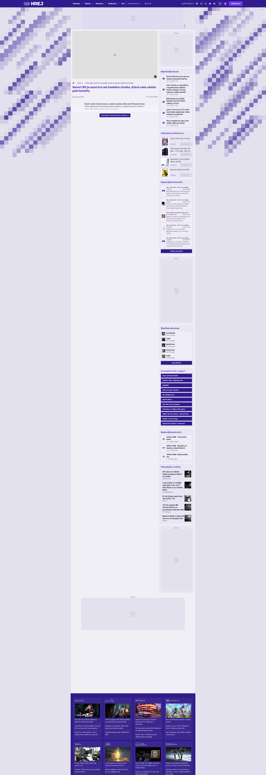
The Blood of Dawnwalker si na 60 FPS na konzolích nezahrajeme (87, 727)
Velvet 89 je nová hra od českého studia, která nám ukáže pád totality (109, 83)
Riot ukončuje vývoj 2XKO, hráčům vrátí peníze (178, 733)
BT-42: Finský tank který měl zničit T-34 (173, 497)
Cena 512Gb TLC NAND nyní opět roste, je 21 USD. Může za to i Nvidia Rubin (173, 486)
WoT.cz (165, 501)
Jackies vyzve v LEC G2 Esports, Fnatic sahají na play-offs (177, 727)
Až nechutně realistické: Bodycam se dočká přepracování (148, 729)
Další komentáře (176, 251)
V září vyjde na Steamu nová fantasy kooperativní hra (115, 764)
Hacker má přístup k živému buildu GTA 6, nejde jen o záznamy (145, 722)
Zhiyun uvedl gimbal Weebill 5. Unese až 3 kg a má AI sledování (178, 764)
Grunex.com (167, 479)
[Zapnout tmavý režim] (225, 4)
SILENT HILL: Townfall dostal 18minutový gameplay (146, 736)
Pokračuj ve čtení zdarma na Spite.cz (115, 115)
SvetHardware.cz (168, 492)
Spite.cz (80, 83)
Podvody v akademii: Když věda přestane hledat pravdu (116, 727)
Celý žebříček (176, 363)
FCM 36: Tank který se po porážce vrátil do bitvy (87, 770)
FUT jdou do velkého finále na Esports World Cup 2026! (172, 474)
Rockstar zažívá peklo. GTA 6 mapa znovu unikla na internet (86, 733)
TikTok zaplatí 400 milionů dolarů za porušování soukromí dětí (173, 507)
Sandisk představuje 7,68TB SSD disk (117, 733)
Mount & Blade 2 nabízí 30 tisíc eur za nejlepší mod (173, 517)
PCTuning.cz (167, 512)
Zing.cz (165, 521)
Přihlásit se (236, 4)
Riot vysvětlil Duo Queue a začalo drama (178, 721)
